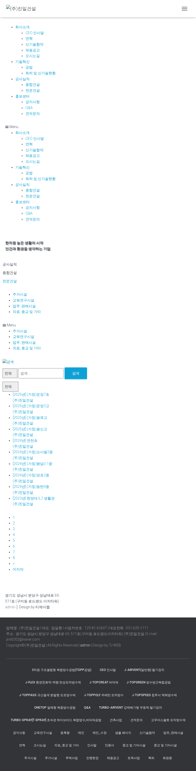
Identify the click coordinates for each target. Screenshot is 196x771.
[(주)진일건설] (23, 8)
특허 (151, 758)
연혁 (29, 38)
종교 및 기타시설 (133, 745)
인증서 (109, 745)
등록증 (65, 733)
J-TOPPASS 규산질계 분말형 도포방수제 (47, 695)
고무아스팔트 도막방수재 (168, 720)
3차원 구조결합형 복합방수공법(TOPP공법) (61, 670)
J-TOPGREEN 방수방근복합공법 (149, 682)
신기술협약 (34, 44)
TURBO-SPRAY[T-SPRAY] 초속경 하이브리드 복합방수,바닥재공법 (56, 720)
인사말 (91, 745)
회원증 (167, 758)
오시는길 (33, 56)
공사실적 (22, 79)
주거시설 (20, 294)
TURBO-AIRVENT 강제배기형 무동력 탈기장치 (130, 707)
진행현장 (92, 758)
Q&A (29, 108)
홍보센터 (22, 96)
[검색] (8, 362)
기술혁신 (22, 62)
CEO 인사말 (35, 33)
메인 (81, 733)
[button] (98, 127)
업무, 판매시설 (24, 306)
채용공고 (33, 50)
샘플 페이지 (123, 733)
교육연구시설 (23, 300)
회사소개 (22, 27)
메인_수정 (100, 733)
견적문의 (33, 114)
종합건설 (33, 84)
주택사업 (72, 758)
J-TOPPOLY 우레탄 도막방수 (104, 695)
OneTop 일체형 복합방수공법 (55, 707)
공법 (29, 67)
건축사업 (116, 720)
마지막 (18, 569)
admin (10, 607)
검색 (75, 373)
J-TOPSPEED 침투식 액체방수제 (154, 695)
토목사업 (134, 758)
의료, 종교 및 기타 (27, 312)
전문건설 (33, 90)
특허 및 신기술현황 (41, 73)
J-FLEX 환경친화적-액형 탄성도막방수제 (53, 682)
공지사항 (33, 102)
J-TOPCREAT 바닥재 (103, 682)
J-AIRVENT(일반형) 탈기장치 (144, 670)
